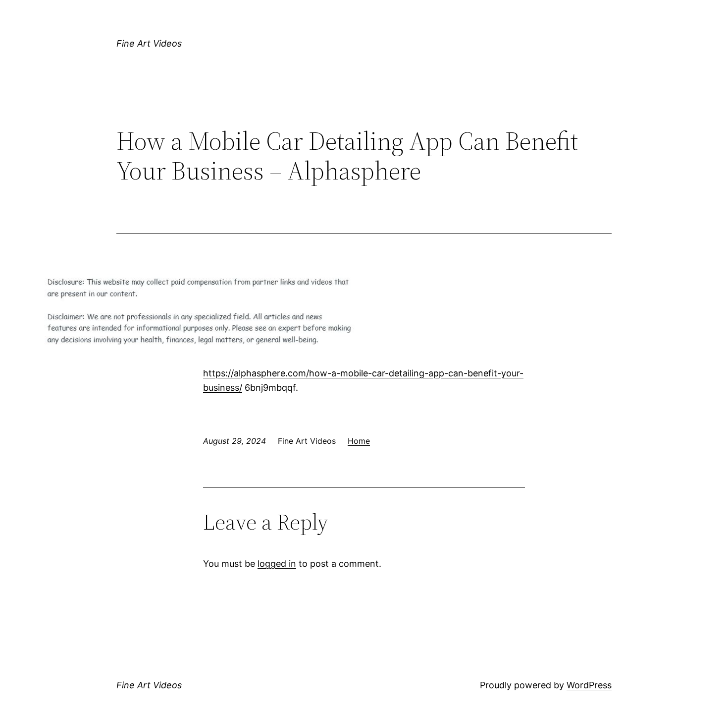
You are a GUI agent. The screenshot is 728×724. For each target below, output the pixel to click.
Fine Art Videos (149, 43)
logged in (277, 563)
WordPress (589, 685)
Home (359, 441)
